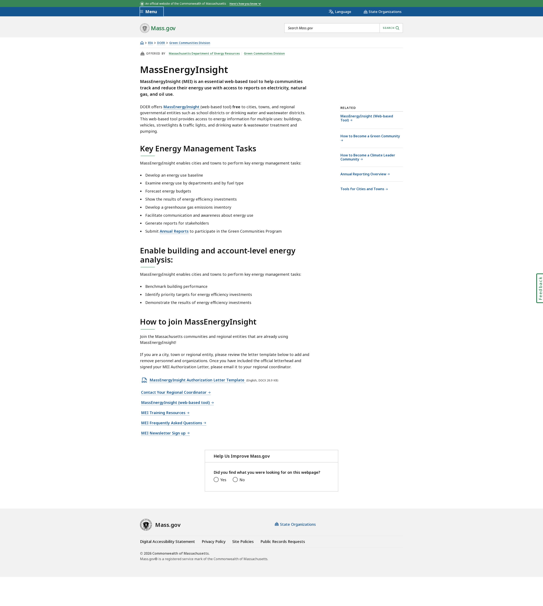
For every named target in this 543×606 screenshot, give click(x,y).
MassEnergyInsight (181, 106)
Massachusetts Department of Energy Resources (204, 53)
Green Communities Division (189, 43)
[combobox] (343, 28)
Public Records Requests (282, 541)
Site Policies (243, 541)
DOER (161, 43)
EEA (150, 43)
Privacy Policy (213, 541)
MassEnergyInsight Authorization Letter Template (197, 380)
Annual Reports (174, 231)
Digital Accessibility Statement (167, 541)
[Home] (141, 43)
